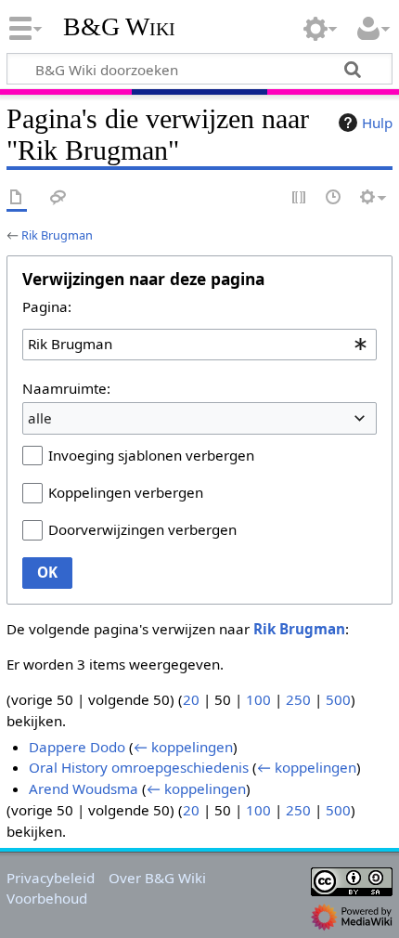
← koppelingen (183, 746)
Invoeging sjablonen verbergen (151, 455)
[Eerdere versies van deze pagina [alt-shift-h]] (334, 198)
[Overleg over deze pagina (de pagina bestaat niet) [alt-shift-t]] (58, 198)
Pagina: (46, 306)
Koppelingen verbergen (125, 492)
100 (258, 699)
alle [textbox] (40, 418)
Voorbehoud (46, 898)
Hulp (377, 122)
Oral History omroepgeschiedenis (139, 767)
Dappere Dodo (77, 746)
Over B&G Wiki (157, 877)
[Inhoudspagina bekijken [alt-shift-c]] (16, 198)
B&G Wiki (119, 27)
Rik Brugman (57, 235)
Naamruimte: (66, 388)
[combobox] (199, 344)
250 (298, 699)
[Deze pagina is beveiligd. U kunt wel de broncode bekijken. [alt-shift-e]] (300, 198)
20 (191, 699)
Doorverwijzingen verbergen (142, 529)
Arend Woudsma (83, 788)
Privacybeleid (50, 877)
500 (338, 699)
